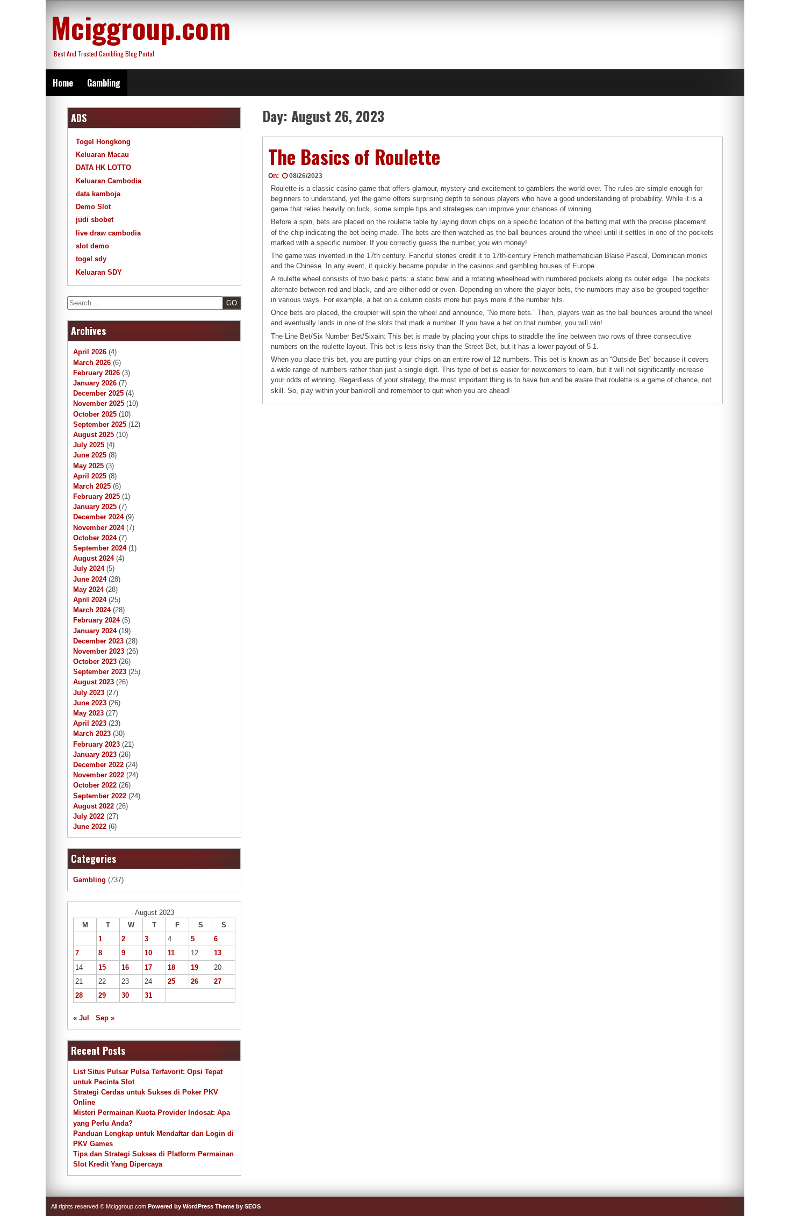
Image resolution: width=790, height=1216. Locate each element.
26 (194, 981)
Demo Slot (93, 207)
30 (125, 995)
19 (194, 967)
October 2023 (95, 661)
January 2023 (95, 754)
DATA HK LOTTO (103, 167)
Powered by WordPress (180, 1206)
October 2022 (95, 785)
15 (102, 967)
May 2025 (88, 466)
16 (125, 967)
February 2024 (96, 620)
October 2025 (95, 414)
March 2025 (92, 486)
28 (79, 995)
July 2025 (88, 445)
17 (148, 967)
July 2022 (88, 816)
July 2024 (88, 568)
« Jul (81, 1018)
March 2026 (92, 363)
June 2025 (89, 455)
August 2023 (93, 682)
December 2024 (98, 517)
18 (171, 967)
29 (102, 995)
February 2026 (96, 373)
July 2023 (88, 693)
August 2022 (93, 806)
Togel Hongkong (103, 142)
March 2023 (92, 733)
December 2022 (98, 765)
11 (171, 953)
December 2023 (98, 641)
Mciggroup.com (141, 27)
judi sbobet (94, 220)
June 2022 (89, 826)
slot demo (92, 246)
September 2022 (99, 796)
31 (148, 995)
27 (217, 981)
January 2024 (95, 631)
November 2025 (98, 403)
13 (217, 953)
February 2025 (96, 496)
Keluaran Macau (102, 155)
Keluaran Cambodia (108, 181)
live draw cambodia (108, 233)
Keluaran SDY (99, 272)
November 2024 (98, 528)
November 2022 (98, 775)
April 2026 (89, 352)
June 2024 (89, 579)
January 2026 (95, 383)
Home (63, 82)
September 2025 (99, 424)
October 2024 (95, 538)
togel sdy (91, 259)
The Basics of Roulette (354, 156)
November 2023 (98, 651)
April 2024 (89, 600)
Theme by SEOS (238, 1206)
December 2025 (98, 393)
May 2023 (88, 713)
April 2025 (89, 476)
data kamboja (98, 194)
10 (148, 953)
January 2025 (95, 507)
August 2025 (93, 435)
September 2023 (99, 672)
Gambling (103, 82)
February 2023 (96, 744)
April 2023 (89, 723)
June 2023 (89, 703)
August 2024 (93, 558)
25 (171, 981)
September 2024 (99, 548)
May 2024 (88, 589)
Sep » (105, 1018)
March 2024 (92, 610)
